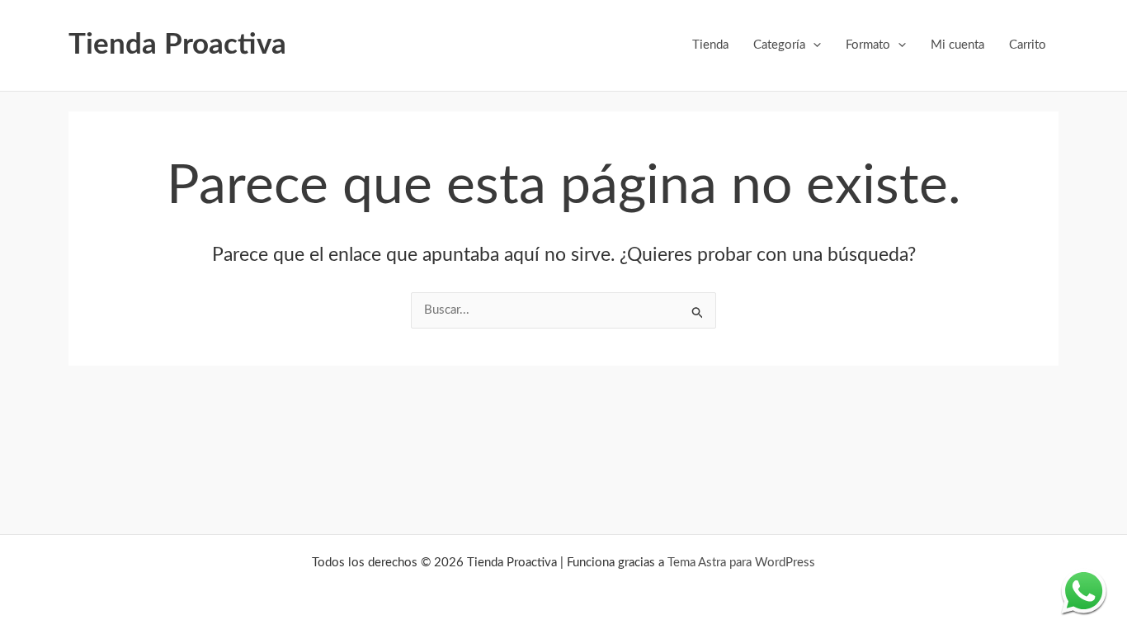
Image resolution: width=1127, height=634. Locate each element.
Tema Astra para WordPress (741, 562)
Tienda (710, 45)
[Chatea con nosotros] (1083, 590)
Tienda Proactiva (177, 45)
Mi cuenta (957, 45)
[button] (813, 45)
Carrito (1027, 45)
